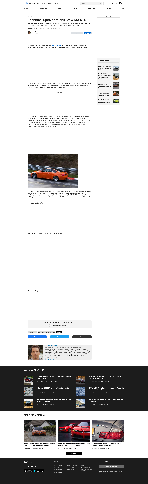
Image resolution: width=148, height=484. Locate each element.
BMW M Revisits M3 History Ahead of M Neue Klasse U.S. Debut (74, 445)
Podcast (108, 9)
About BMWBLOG (58, 465)
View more (73, 453)
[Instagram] (116, 3)
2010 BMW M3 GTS (32, 332)
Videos (75, 9)
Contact (50, 3)
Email (82, 337)
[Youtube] (113, 3)
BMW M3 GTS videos (50, 332)
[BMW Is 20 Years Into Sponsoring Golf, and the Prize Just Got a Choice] (80, 388)
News (59, 9)
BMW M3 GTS (56, 45)
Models (26, 9)
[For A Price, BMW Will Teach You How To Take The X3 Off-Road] (28, 399)
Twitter (60, 337)
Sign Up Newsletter (85, 467)
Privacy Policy (70, 469)
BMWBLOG (30, 28)
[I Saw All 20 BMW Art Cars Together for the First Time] (28, 388)
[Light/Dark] (120, 3)
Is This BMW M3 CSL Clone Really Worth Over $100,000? (106, 445)
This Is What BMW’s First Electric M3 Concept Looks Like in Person (39, 445)
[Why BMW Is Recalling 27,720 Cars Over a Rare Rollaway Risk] (80, 376)
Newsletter (56, 3)
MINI (123, 9)
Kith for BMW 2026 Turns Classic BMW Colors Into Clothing (103, 93)
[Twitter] (109, 3)
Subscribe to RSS (58, 469)
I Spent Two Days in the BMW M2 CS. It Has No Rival (104, 68)
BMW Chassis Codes (72, 465)
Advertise (44, 3)
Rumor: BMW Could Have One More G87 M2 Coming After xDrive (105, 101)
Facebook (38, 337)
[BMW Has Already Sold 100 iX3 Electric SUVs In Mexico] (80, 399)
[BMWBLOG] (36, 462)
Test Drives (43, 9)
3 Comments (88, 33)
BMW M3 (30, 16)
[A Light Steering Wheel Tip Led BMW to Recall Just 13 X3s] (28, 376)
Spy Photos (91, 9)
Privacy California (58, 472)
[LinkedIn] (54, 359)
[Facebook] (106, 3)
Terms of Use (70, 467)
